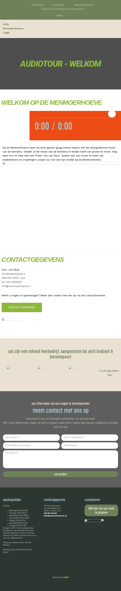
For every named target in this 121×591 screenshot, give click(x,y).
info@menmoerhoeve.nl (55, 516)
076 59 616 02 (50, 513)
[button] (116, 28)
